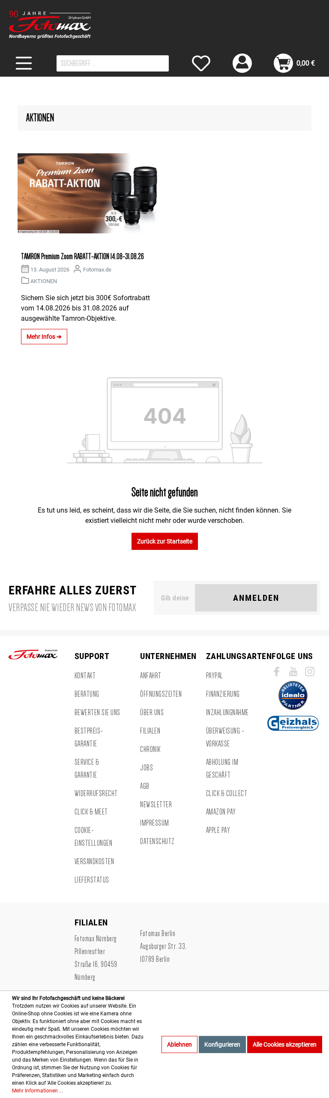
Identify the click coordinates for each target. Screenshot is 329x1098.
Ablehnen (179, 1044)
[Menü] (24, 63)
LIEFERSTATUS (92, 880)
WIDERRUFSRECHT (96, 793)
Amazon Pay (221, 812)
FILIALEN (150, 731)
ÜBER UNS (152, 712)
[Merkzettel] (201, 63)
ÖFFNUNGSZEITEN (161, 694)
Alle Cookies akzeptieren (285, 1044)
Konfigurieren (222, 1044)
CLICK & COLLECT (227, 793)
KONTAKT (85, 675)
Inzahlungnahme (227, 712)
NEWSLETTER (156, 804)
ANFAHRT (151, 675)
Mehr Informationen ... (37, 1091)
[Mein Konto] (242, 63)
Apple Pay (218, 830)
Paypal (214, 675)
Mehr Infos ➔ (44, 336)
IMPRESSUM (154, 823)
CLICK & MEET (91, 812)
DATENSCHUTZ (157, 841)
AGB (145, 786)
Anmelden (256, 598)
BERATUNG (87, 694)
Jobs (146, 768)
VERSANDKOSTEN (94, 861)
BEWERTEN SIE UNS (97, 712)
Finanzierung (223, 694)
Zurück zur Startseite (164, 541)
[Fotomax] (62, 24)
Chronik (150, 749)
